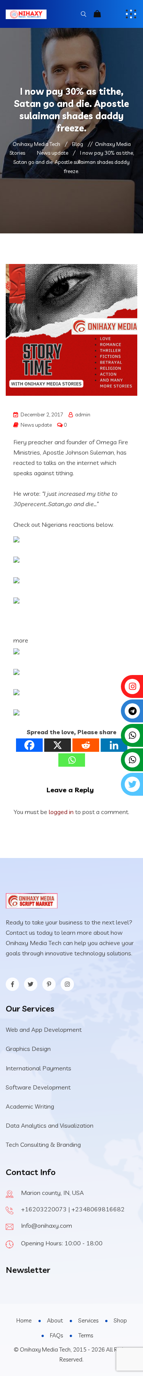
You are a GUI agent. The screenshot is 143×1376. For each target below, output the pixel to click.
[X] (57, 745)
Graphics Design (28, 1048)
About (55, 1320)
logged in (61, 812)
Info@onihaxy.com (46, 1225)
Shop (120, 1320)
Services (88, 1320)
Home (24, 1320)
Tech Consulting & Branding (43, 1144)
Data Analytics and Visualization (49, 1125)
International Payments (38, 1068)
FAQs (56, 1335)
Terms (85, 1335)
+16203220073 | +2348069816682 (73, 1209)
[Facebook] (29, 745)
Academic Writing (30, 1106)
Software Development (38, 1087)
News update (36, 424)
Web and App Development (44, 1029)
